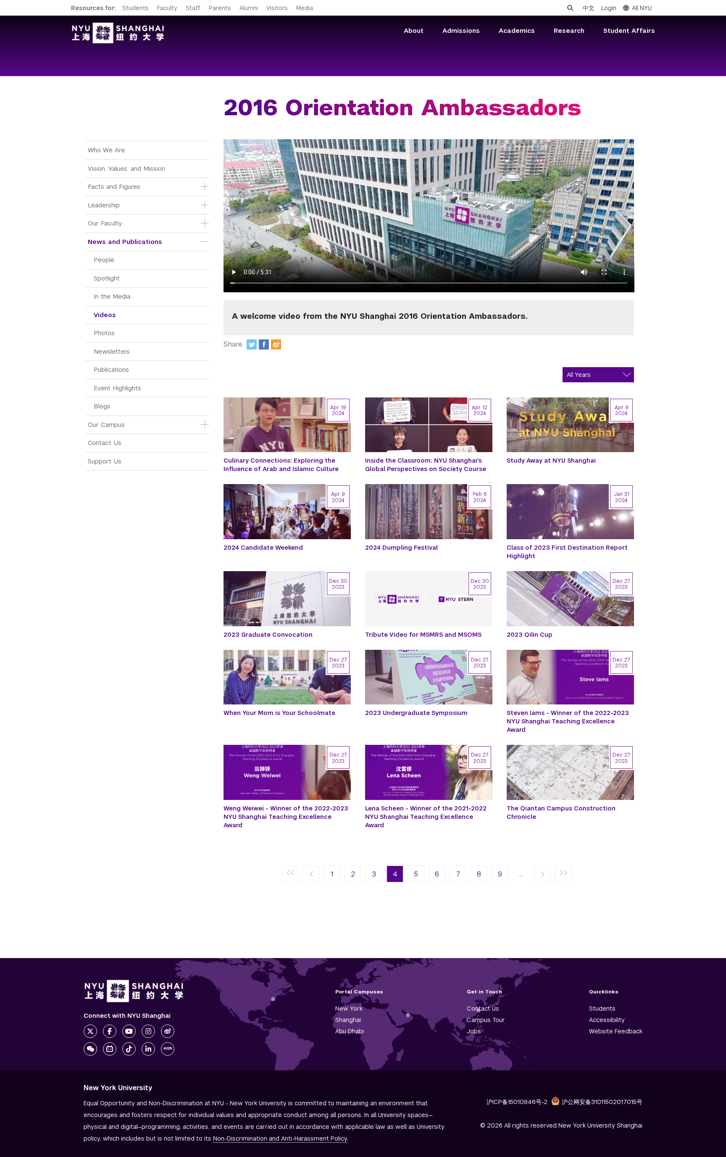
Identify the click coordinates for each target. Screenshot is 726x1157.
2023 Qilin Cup (529, 634)
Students (135, 8)
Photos (104, 333)
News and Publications (125, 242)
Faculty (167, 8)
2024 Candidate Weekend (263, 547)
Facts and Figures (114, 187)
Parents (220, 8)
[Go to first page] (290, 874)
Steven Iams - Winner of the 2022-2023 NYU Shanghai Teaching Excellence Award (568, 721)
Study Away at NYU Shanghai (551, 460)
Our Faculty (105, 223)
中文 (588, 8)
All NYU (642, 8)
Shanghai (348, 1020)
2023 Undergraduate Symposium (416, 713)
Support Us (104, 461)
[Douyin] (129, 1049)
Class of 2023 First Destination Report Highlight (567, 552)
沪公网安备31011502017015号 (602, 1102)
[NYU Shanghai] (134, 991)
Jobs (474, 1031)
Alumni (248, 8)
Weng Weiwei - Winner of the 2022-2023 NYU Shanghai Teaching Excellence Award (286, 817)
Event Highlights (117, 388)
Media (304, 8)
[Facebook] (264, 344)
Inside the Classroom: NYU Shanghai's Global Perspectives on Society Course (425, 465)
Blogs (102, 406)
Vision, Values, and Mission (126, 168)
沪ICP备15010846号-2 (517, 1102)
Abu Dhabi (349, 1031)
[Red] (167, 1049)
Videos (105, 315)
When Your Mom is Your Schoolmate (279, 713)
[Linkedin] (148, 1049)
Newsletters (112, 351)
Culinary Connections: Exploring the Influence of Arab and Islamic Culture (281, 465)
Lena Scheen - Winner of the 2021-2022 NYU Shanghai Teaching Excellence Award (426, 817)
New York (349, 1008)
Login (608, 8)
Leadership (104, 205)
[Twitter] (252, 344)
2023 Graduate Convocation (268, 634)
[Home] (118, 33)
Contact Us (104, 443)
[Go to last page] (563, 874)
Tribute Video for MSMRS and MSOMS (423, 634)
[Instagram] (148, 1031)
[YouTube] (129, 1031)
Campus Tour (486, 1020)
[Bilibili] (109, 1049)
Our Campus (106, 425)
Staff (193, 8)
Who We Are (106, 150)
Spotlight (107, 278)
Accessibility (607, 1020)
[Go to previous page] (311, 874)
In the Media (112, 296)
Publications (111, 369)
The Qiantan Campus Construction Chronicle (561, 813)
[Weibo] (276, 344)
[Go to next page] (542, 874)
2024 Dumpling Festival (401, 547)
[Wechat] (90, 1049)
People (104, 260)
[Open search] (570, 8)
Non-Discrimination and (280, 1138)
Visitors (277, 8)
